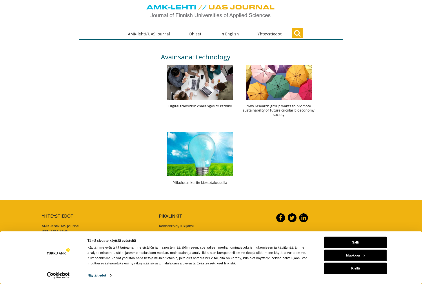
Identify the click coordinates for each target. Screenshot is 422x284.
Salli (355, 242)
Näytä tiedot (96, 275)
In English (229, 34)
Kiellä (355, 268)
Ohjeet (195, 34)
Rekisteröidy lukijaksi (176, 226)
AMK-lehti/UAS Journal (149, 34)
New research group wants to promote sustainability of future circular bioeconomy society (279, 110)
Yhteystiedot (270, 34)
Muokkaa (353, 255)
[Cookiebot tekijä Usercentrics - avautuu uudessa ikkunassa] (58, 275)
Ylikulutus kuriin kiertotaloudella (200, 182)
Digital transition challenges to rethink (200, 106)
